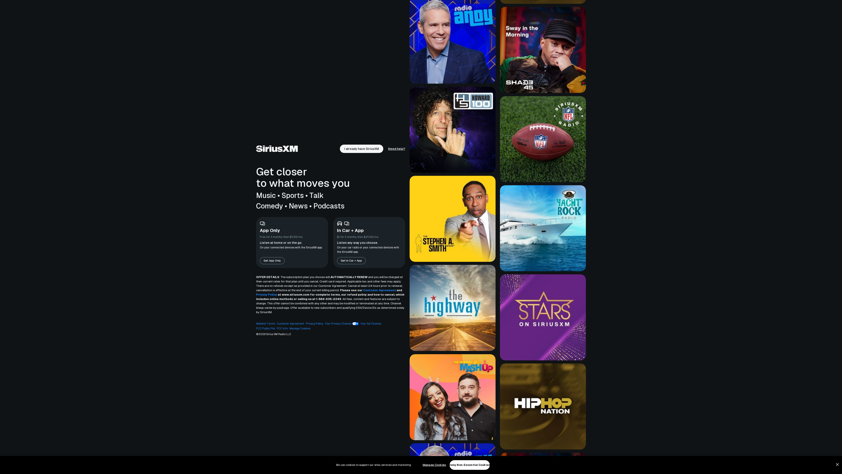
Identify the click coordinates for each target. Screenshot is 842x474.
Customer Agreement (379, 290)
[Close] (837, 465)
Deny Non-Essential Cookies (470, 465)
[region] (421, 465)
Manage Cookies (434, 465)
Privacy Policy (266, 294)
